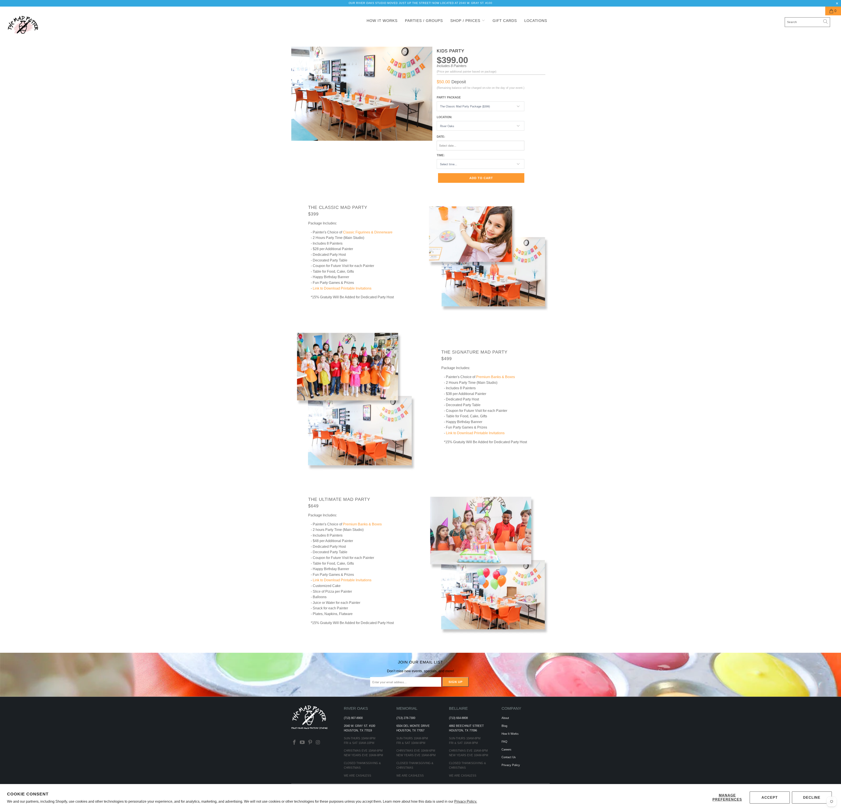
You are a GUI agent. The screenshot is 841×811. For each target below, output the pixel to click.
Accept (769, 797)
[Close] (498, 385)
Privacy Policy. (465, 801)
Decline (811, 797)
